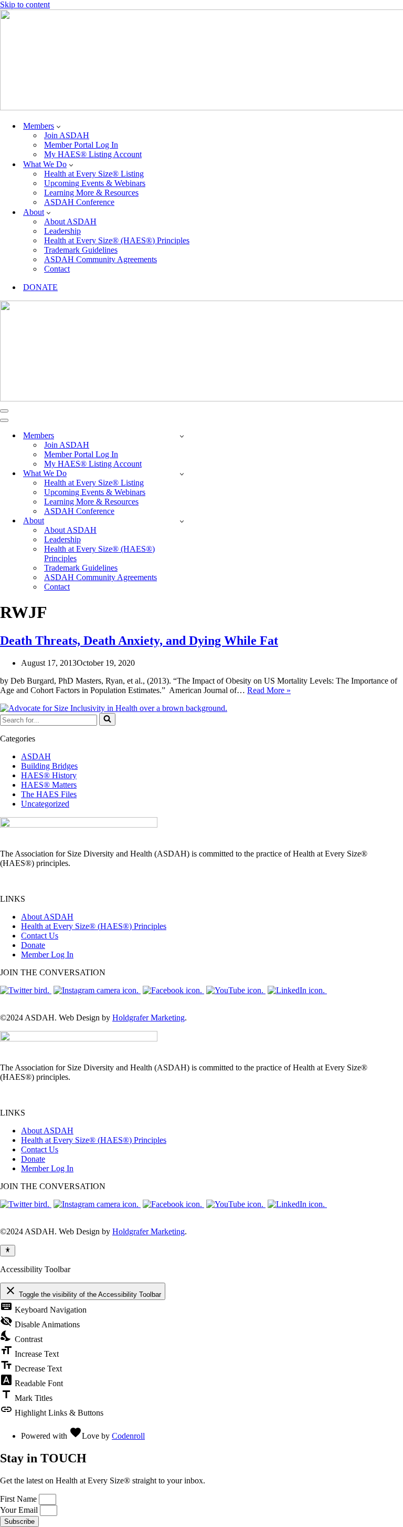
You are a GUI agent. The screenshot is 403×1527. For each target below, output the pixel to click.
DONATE (40, 287)
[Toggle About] (182, 521)
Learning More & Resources (91, 192)
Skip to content (25, 4)
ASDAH (36, 756)
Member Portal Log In (81, 144)
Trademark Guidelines (81, 249)
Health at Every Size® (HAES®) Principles (116, 240)
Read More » (269, 690)
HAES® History (49, 775)
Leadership (62, 230)
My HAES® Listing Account (93, 154)
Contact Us (39, 935)
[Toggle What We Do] (182, 473)
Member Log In (47, 954)
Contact (57, 268)
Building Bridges (49, 765)
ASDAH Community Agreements (100, 259)
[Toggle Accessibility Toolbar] (7, 1250)
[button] (58, 126)
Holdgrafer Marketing (148, 1017)
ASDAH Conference (79, 202)
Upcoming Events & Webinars (94, 183)
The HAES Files (49, 794)
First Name (19, 1498)
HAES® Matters (49, 784)
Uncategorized (45, 803)
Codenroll (128, 1435)
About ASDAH (70, 221)
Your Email (20, 1509)
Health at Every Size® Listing (94, 173)
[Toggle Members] (182, 435)
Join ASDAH (66, 135)
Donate (33, 945)
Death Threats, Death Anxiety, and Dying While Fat (139, 640)
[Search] (107, 719)
